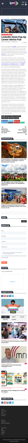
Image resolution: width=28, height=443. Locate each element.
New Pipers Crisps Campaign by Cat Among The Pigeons (13, 391)
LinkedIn (14, 46)
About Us (3, 420)
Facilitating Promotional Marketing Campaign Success (11, 365)
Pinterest (17, 122)
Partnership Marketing (10, 387)
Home (2, 18)
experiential (7, 18)
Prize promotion (19, 387)
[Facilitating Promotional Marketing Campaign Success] (14, 354)
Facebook (5, 120)
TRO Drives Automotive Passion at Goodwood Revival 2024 (14, 341)
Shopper (3, 430)
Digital (22, 317)
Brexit (14, 317)
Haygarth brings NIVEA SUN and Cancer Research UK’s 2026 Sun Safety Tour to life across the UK (13, 206)
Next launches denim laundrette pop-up (22, 131)
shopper (14, 319)
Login (22, 4)
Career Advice (8, 116)
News (10, 34)
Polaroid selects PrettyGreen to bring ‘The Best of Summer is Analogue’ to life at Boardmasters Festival (13, 160)
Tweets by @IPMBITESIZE (6, 271)
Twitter (11, 120)
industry (5, 319)
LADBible (22, 63)
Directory (3, 415)
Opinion (10, 363)
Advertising (3, 414)
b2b (5, 317)
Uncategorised (14, 339)
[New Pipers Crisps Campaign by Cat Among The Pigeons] (14, 378)
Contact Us (3, 421)
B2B (2, 429)
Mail (23, 122)
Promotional (3, 411)
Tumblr (11, 122)
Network (16, 118)
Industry (3, 432)
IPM (7, 363)
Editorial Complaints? (5, 423)
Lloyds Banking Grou (13, 63)
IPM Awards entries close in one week (5, 130)
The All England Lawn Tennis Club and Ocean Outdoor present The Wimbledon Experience (13, 183)
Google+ (18, 120)
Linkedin (5, 122)
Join (23, 2)
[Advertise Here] (12, 306)
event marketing (16, 116)
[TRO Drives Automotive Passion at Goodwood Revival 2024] (14, 330)
